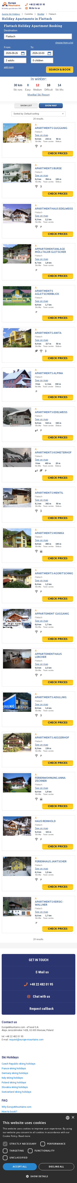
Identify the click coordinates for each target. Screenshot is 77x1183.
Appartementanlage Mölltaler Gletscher (50, 250)
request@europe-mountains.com (26, 1039)
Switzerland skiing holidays (16, 1091)
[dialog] (38, 1148)
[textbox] (38, 36)
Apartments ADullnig (51, 697)
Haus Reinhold (45, 821)
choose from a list (64, 42)
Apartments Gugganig (51, 128)
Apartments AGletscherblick (47, 292)
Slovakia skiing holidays (15, 1087)
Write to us (34, 8)
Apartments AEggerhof (52, 737)
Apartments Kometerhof (53, 452)
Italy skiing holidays (12, 1077)
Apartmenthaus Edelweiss (54, 208)
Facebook (5, 1047)
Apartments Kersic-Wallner (49, 903)
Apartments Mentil (49, 492)
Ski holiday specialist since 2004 (11, 8)
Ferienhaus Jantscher (51, 861)
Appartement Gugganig (52, 613)
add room (9, 67)
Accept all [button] (20, 1166)
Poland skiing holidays (14, 1082)
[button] (38, 1176)
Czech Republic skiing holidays (18, 1063)
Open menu (72, 6)
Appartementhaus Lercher (48, 655)
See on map (41, 135)
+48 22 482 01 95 (37, 4)
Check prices (57, 153)
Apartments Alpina (49, 373)
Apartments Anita (48, 332)
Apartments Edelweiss (51, 412)
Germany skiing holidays (15, 1073)
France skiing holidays (14, 1068)
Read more (24, 1136)
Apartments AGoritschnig (54, 573)
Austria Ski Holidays (11, 14)
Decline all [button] (56, 1166)
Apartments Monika (49, 533)
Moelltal (40, 14)
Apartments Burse (48, 168)
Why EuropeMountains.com (16, 1106)
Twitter (12, 1047)
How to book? (9, 1111)
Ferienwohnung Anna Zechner (50, 779)
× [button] (72, 1117)
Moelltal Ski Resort (38, 94)
